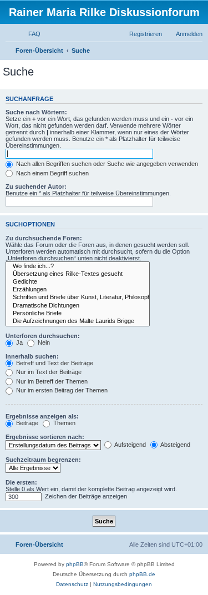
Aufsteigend (129, 444)
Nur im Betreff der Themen (51, 381)
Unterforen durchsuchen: (43, 335)
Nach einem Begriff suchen (51, 173)
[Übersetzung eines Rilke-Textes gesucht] (78, 274)
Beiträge (26, 423)
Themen (63, 423)
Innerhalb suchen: (32, 356)
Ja (18, 342)
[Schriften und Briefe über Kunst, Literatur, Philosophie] (78, 297)
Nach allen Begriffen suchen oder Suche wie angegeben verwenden (106, 163)
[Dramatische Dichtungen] (78, 306)
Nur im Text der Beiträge (48, 372)
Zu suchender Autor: (36, 186)
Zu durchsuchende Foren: (44, 238)
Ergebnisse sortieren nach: (45, 436)
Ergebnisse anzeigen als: (42, 416)
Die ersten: (21, 482)
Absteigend (174, 444)
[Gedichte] (78, 282)
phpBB (75, 564)
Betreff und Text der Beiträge (53, 363)
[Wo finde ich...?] (78, 266)
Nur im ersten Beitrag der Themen (61, 390)
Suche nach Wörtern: (36, 112)
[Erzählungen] (78, 290)
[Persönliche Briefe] (78, 313)
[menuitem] (29, 34)
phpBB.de (142, 574)
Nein (43, 342)
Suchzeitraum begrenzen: (43, 459)
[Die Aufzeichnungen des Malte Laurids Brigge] (78, 321)
